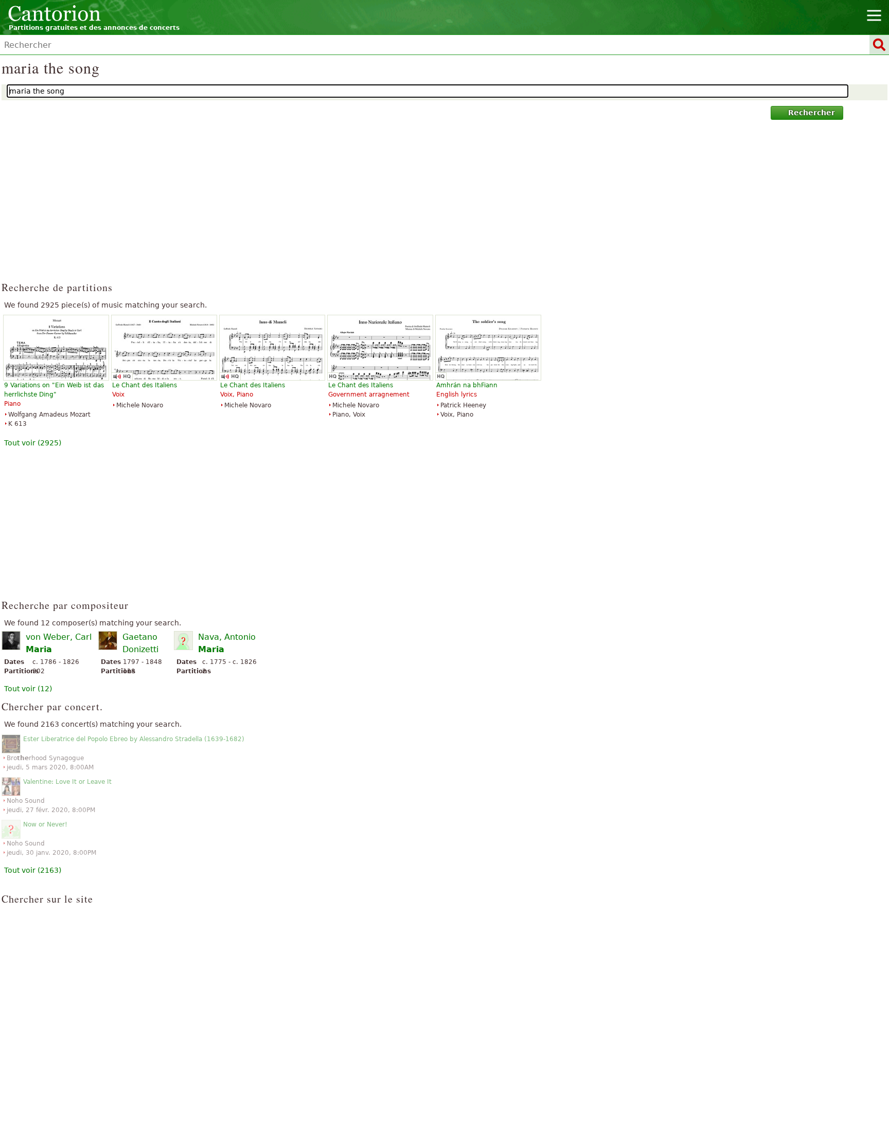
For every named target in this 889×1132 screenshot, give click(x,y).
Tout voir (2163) (32, 870)
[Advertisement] (445, 205)
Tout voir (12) (28, 689)
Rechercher (811, 113)
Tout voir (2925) (32, 443)
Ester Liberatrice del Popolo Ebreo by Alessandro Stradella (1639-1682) (133, 739)
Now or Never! (45, 824)
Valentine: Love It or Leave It (67, 781)
